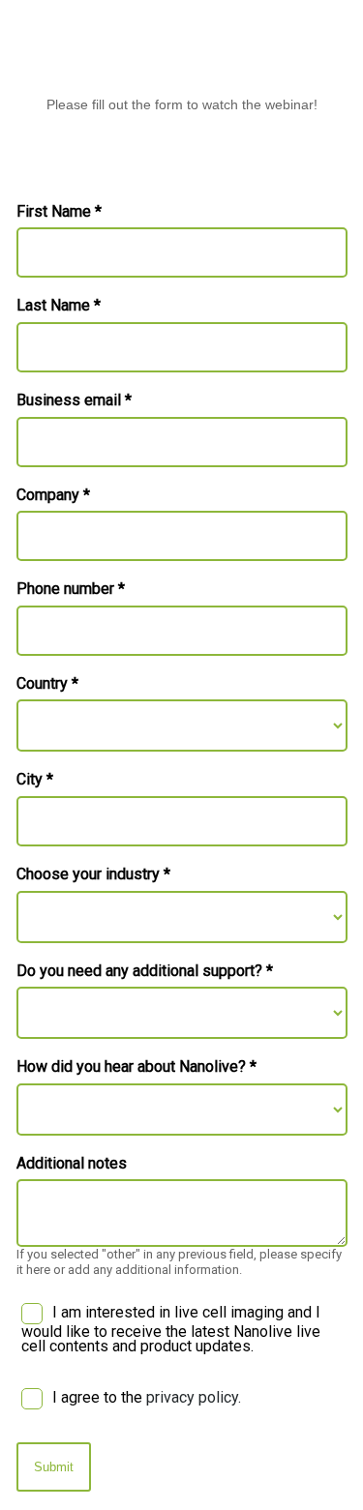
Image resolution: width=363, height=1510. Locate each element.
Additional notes (71, 1163)
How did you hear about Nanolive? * (136, 1067)
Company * (53, 495)
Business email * (74, 400)
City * (34, 779)
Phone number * (70, 589)
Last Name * (58, 305)
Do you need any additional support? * (144, 971)
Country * (47, 684)
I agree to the (146, 1397)
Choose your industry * (93, 874)
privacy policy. (193, 1397)
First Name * (59, 212)
